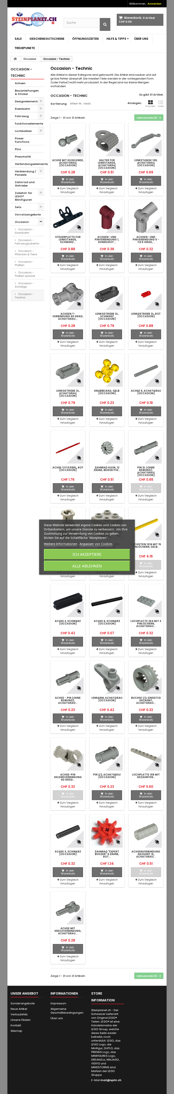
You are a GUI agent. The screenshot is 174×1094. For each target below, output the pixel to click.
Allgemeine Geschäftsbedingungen (67, 1011)
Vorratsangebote (28, 215)
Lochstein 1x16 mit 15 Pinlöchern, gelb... (146, 545)
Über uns (141, 39)
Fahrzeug (22, 116)
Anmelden (154, 3)
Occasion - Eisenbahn (24, 231)
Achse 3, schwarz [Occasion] (68, 852)
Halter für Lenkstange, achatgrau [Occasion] (107, 164)
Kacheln (150, 106)
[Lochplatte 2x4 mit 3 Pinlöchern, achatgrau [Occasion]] (146, 601)
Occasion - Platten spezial (25, 274)
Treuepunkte (24, 48)
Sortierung (59, 104)
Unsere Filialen (21, 1020)
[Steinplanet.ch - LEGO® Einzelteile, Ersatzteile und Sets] (34, 20)
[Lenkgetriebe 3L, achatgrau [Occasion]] (68, 371)
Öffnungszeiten (85, 39)
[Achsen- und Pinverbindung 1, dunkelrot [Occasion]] (107, 217)
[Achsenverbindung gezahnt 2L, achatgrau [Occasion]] (146, 831)
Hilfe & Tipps (116, 39)
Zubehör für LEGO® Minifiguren (23, 196)
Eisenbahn (22, 109)
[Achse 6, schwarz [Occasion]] (107, 601)
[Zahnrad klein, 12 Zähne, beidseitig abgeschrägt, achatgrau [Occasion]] (107, 448)
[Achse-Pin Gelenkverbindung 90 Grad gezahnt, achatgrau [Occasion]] (68, 755)
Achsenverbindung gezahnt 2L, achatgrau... (146, 854)
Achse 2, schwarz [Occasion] (68, 622)
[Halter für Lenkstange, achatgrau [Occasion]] (107, 140)
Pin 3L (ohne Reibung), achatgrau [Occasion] (146, 471)
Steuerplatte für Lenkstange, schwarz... (68, 239)
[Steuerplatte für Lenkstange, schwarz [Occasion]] (68, 217)
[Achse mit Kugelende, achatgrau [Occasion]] (68, 140)
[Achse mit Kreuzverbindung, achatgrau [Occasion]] (68, 908)
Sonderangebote (23, 1003)
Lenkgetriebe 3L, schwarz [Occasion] (107, 316)
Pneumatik (23, 157)
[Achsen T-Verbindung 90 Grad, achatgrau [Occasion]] (68, 294)
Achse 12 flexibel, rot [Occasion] (67, 468)
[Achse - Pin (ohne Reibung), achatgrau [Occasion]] (68, 678)
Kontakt (16, 1025)
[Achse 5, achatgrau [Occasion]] (146, 371)
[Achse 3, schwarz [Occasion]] (68, 831)
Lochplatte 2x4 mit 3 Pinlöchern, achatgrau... (145, 623)
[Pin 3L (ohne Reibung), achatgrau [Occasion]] (146, 448)
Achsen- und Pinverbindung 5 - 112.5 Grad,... (146, 239)
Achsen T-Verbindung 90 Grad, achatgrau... (67, 316)
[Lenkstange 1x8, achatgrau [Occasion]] (146, 140)
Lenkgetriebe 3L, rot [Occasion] (146, 315)
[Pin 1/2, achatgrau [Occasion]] (107, 755)
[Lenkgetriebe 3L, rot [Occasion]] (146, 294)
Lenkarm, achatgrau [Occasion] (106, 699)
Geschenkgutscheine (46, 39)
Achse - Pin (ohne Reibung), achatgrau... (68, 700)
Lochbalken (23, 131)
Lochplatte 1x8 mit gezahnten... (146, 775)
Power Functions (22, 140)
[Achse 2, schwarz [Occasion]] (68, 601)
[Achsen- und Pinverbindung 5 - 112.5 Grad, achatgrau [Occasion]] (146, 217)
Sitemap (16, 1031)
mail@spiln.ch (110, 1080)
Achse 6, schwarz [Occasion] (107, 622)
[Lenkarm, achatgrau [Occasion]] (107, 678)
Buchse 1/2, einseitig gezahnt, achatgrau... (146, 700)
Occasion (22, 222)
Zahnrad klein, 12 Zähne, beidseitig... (107, 468)
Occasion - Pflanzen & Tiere (26, 252)
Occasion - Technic (24, 295)
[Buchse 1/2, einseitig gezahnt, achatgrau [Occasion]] (146, 678)
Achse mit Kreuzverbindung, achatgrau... (68, 931)
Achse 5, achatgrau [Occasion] (146, 392)
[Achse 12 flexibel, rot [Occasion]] (68, 448)
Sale (18, 39)
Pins (18, 149)
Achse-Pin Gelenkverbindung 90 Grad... (68, 777)
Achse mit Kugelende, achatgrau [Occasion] (68, 163)
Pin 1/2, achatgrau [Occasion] (107, 775)
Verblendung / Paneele (25, 173)
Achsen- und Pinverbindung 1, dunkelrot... (107, 239)
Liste (160, 106)
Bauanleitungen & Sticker (27, 92)
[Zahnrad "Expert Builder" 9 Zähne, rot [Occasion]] (107, 831)
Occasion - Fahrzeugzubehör (27, 242)
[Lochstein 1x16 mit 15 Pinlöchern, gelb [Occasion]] (146, 524)
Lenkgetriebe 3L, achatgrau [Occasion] (68, 393)
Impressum (58, 1003)
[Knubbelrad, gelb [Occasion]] (107, 371)
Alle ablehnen (87, 565)
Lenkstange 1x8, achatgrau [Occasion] (145, 163)
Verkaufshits (19, 1014)
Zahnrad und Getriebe (25, 184)
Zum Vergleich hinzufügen (69, 190)
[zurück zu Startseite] (15, 59)
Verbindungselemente (29, 164)
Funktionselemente (29, 124)
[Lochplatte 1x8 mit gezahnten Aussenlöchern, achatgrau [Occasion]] (146, 755)
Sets (18, 207)
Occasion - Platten (24, 263)
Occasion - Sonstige (24, 285)
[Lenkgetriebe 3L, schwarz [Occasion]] (107, 294)
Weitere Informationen (60, 544)
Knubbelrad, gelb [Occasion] (106, 392)
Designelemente (27, 101)
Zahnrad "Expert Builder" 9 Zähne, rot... (107, 854)
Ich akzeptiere (87, 554)
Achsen (20, 83)
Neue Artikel (19, 1009)
